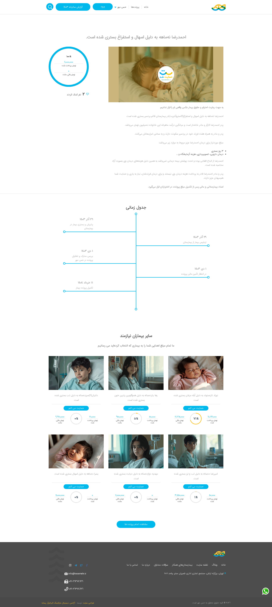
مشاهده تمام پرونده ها (136, 524)
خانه (146, 7)
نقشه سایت (202, 565)
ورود (103, 7)
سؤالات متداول (161, 565)
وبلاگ (214, 565)
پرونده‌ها (135, 7)
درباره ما (146, 565)
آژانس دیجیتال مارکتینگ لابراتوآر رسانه (58, 602)
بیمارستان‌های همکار (182, 565)
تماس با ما (132, 565)
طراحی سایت (88, 602)
